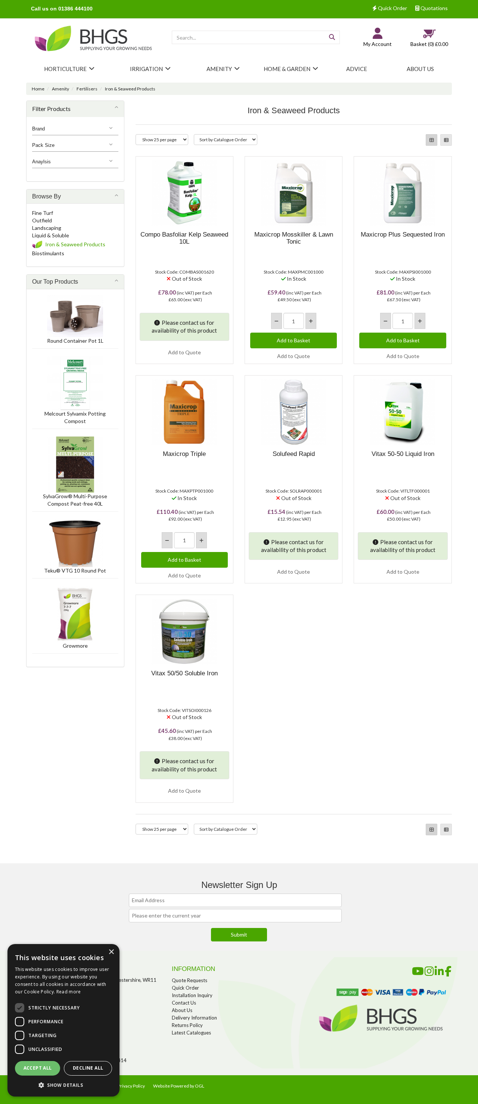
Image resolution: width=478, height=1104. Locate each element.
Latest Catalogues (191, 1033)
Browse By (46, 196)
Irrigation (146, 68)
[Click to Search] (332, 37)
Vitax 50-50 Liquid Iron (403, 453)
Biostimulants (48, 253)
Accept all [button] (38, 1068)
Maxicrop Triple (184, 453)
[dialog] (63, 1020)
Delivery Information (194, 1018)
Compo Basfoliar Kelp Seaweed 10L (184, 238)
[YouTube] (418, 969)
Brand (38, 129)
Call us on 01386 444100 (62, 9)
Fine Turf (42, 213)
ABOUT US (420, 68)
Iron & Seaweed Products (130, 89)
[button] (63, 1084)
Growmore (75, 645)
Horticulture (65, 68)
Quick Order (392, 8)
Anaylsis (41, 161)
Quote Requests (189, 980)
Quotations (433, 8)
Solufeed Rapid (294, 453)
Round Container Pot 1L (75, 340)
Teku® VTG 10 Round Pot (75, 570)
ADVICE (356, 68)
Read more (68, 992)
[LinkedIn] (439, 969)
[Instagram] (429, 969)
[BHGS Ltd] (93, 39)
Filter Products (51, 108)
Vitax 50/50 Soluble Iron (184, 673)
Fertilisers (87, 89)
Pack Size (43, 145)
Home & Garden (287, 68)
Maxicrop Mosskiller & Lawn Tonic (293, 238)
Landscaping (46, 228)
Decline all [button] (88, 1068)
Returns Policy (187, 1025)
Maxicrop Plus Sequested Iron (403, 234)
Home (38, 89)
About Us (182, 1010)
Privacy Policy (131, 1086)
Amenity (219, 68)
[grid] (431, 140)
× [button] (111, 952)
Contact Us (184, 1003)
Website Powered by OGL (178, 1086)
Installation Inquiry (192, 995)
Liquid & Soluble (50, 235)
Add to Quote (184, 352)
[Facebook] (448, 969)
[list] (446, 140)
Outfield (42, 220)
